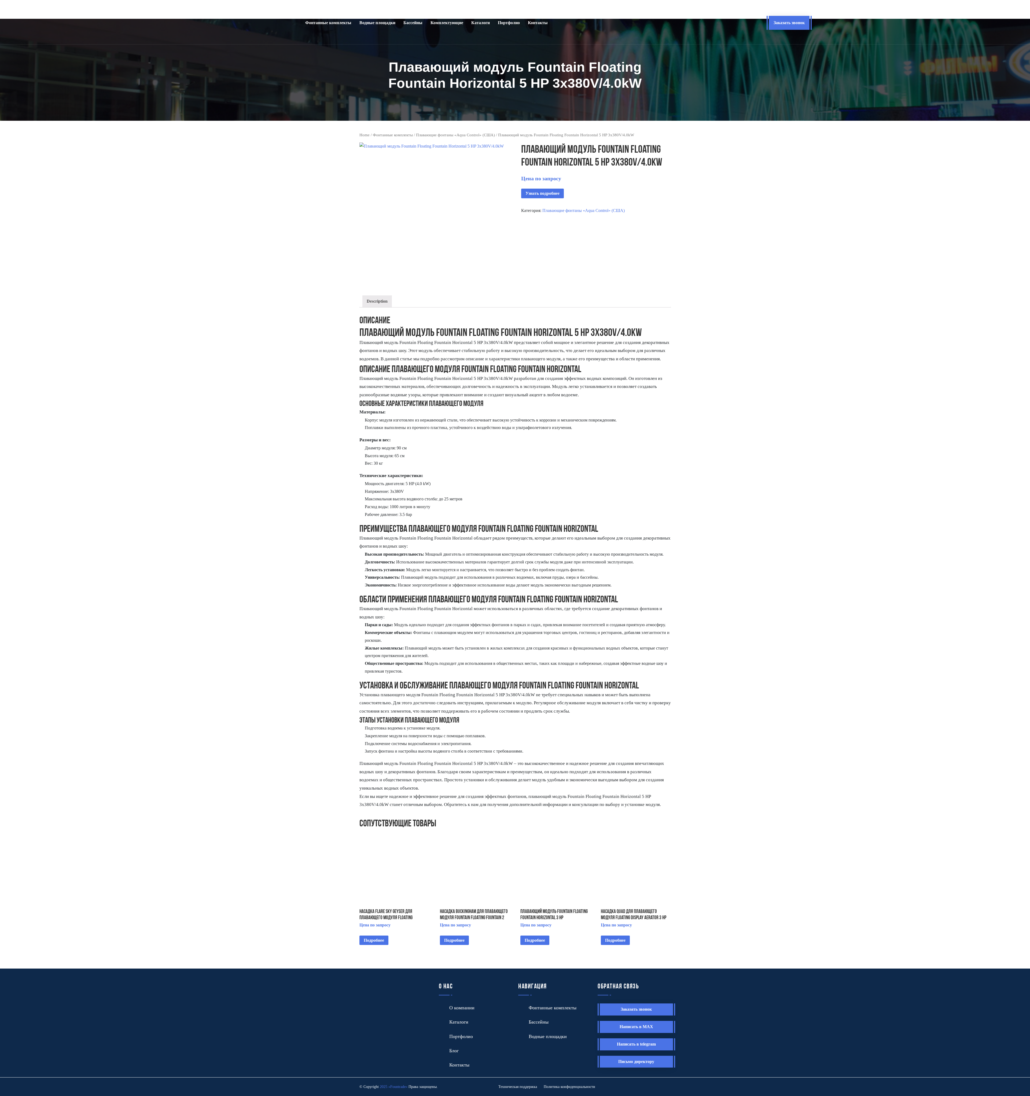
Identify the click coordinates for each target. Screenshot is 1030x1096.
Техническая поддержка (517, 1087)
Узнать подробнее (542, 193)
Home (364, 135)
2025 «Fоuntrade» (393, 1087)
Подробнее (374, 940)
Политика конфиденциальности (569, 1087)
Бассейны (412, 22)
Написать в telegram (636, 1044)
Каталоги (480, 22)
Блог (454, 1050)
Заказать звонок (789, 22)
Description (377, 301)
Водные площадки (377, 22)
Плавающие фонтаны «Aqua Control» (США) (455, 135)
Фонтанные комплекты (328, 22)
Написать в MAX (636, 1026)
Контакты (538, 22)
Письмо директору (636, 1061)
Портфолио (509, 22)
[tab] (377, 301)
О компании (461, 1007)
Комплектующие (447, 22)
